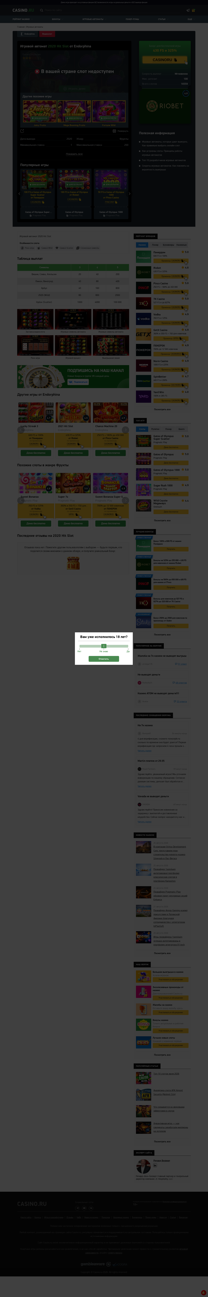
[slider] (103, 646)
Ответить (104, 659)
